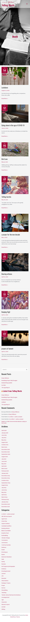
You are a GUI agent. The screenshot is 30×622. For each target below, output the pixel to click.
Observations (5, 580)
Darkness (4, 547)
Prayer (3, 585)
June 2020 (4, 461)
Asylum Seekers (6, 523)
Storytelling (4, 590)
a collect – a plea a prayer (8, 514)
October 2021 (5, 444)
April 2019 (4, 494)
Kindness (4, 568)
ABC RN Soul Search (7, 516)
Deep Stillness (5, 378)
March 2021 (4, 447)
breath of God (5, 533)
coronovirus (5, 542)
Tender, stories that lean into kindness (11, 595)
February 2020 (5, 471)
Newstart (4, 578)
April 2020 (4, 466)
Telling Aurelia (6, 196)
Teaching (4, 592)
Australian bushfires (6, 526)
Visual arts (4, 602)
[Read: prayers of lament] (15, 338)
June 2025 (4, 435)
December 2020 (6, 449)
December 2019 (6, 475)
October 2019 (5, 480)
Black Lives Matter (6, 530)
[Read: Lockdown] (15, 75)
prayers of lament (7, 348)
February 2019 (5, 499)
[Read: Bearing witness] (15, 262)
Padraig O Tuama (6, 583)
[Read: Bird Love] (15, 149)
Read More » (5, 98)
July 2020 (4, 459)
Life (2, 576)
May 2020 (4, 463)
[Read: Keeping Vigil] (15, 300)
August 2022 (5, 442)
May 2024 (4, 440)
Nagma (3, 421)
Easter (3, 554)
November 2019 (6, 478)
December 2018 (6, 504)
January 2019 (5, 501)
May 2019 (4, 492)
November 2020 (6, 451)
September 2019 (6, 482)
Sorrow (3, 587)
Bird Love (5, 159)
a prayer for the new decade (11, 234)
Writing (3, 609)
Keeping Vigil (6, 312)
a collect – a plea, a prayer (15, 416)
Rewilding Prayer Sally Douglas (9, 380)
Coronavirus (5, 540)
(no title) (4, 385)
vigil (3, 599)
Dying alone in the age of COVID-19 (13, 125)
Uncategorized (5, 597)
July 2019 (4, 487)
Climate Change (6, 537)
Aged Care (4, 518)
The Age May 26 (6, 387)
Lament (3, 573)
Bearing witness (7, 274)
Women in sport (6, 604)
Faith (3, 559)
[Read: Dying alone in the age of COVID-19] (15, 113)
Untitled (4, 402)
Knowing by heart (6, 571)
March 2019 (4, 497)
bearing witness (6, 528)
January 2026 (5, 432)
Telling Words (8, 5)
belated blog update (7, 382)
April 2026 (4, 430)
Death (3, 549)
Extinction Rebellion (7, 556)
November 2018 (6, 506)
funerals (4, 564)
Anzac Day (4, 521)
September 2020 (6, 454)
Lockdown (5, 87)
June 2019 (4, 490)
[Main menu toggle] (27, 3)
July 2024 (4, 437)
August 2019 (5, 485)
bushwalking (5, 535)
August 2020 (5, 456)
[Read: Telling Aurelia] (15, 185)
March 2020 (4, 468)
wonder (3, 606)
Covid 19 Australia (6, 545)
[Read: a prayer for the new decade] (15, 222)
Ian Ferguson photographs (8, 566)
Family (3, 561)
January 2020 (5, 473)
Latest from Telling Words (12, 391)
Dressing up (5, 552)
